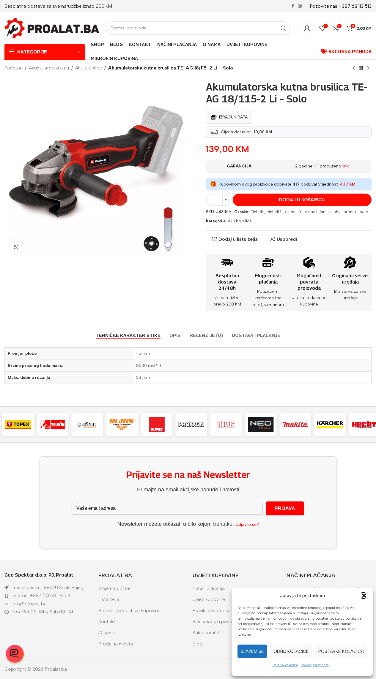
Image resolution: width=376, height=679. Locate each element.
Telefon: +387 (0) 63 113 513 (41, 595)
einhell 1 (274, 212)
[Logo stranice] (52, 28)
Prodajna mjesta (115, 644)
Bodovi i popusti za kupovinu (129, 610)
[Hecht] (361, 424)
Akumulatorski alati (49, 68)
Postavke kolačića (341, 651)
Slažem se (252, 651)
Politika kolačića (285, 665)
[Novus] (222, 424)
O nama (106, 632)
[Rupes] (153, 424)
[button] (364, 596)
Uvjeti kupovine (209, 599)
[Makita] (292, 424)
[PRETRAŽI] (283, 28)
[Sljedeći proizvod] (368, 68)
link (345, 166)
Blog (197, 644)
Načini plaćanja (209, 588)
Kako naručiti (206, 632)
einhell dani (315, 212)
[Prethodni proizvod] (353, 68)
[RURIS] (118, 424)
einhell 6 (293, 212)
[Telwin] (49, 424)
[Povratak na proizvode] (360, 68)
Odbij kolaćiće (291, 651)
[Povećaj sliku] (16, 247)
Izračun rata (233, 117)
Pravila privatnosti (315, 665)
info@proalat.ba (29, 604)
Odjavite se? (247, 524)
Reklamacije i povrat (214, 621)
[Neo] (257, 424)
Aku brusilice (88, 68)
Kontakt (106, 621)
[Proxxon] (188, 424)
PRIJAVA (285, 508)
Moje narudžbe (114, 588)
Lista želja (108, 599)
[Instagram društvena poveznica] (299, 6)
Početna (13, 68)
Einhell (257, 212)
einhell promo (343, 212)
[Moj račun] (307, 28)
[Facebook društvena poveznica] (292, 6)
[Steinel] (84, 424)
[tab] (128, 335)
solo (364, 212)
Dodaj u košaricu (302, 199)
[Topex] (14, 424)
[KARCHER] (326, 424)
